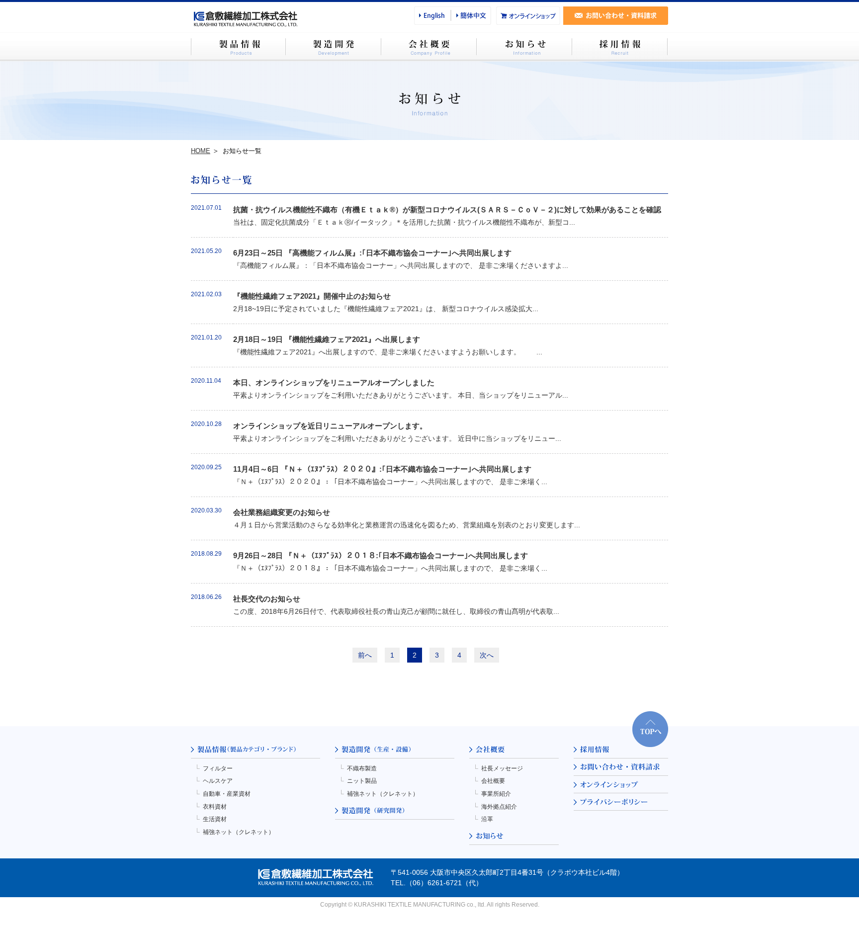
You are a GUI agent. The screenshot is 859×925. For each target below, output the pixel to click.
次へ (487, 655)
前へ (365, 655)
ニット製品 (362, 780)
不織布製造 (362, 768)
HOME (200, 151)
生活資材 (215, 819)
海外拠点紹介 (499, 806)
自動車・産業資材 (227, 793)
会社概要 (493, 780)
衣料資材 (215, 806)
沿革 (487, 819)
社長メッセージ (502, 768)
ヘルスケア (218, 780)
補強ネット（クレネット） (238, 832)
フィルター (218, 768)
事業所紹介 (496, 793)
